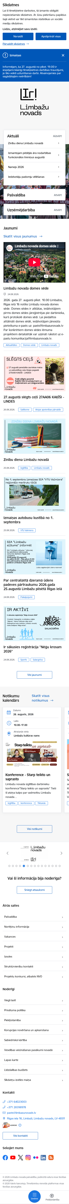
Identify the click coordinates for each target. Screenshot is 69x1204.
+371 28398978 (16, 1107)
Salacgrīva (38, 659)
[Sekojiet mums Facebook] (5, 1157)
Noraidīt (18, 36)
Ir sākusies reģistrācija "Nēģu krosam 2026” (33, 649)
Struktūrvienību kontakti (18, 966)
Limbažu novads (49, 345)
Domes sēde (29, 345)
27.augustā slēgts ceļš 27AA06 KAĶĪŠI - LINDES (34, 399)
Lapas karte (11, 1060)
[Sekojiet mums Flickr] (35, 1157)
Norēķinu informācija (16, 926)
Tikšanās (42, 803)
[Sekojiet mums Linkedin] (43, 1157)
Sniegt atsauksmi (34, 890)
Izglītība (24, 468)
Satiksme (25, 409)
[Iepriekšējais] (7, 853)
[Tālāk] (61, 853)
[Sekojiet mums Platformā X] (20, 1157)
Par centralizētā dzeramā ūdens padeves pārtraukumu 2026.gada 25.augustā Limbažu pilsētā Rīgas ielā (33, 584)
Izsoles (8, 956)
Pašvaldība (10, 916)
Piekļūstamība (12, 1020)
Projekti (8, 946)
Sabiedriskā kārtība (15, 1040)
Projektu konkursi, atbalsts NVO (23, 976)
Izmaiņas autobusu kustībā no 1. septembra (29, 520)
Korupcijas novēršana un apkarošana (26, 1030)
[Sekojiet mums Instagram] (28, 1157)
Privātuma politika (14, 1010)
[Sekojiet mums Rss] (51, 1157)
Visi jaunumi (34, 674)
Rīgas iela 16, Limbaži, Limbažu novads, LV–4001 (36, 1118)
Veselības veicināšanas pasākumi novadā (28, 1050)
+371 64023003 (17, 1101)
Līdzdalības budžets (16, 1070)
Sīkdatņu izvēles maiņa (17, 1080)
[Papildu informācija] (20, 1125)
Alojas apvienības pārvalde (48, 409)
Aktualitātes (11, 345)
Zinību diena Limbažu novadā (26, 459)
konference (26, 803)
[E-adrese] (10, 1125)
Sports (24, 659)
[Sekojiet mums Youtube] (13, 1157)
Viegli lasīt (10, 1000)
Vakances (10, 936)
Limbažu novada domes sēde (26, 288)
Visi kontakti (20, 1135)
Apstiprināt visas (51, 36)
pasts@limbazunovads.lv (21, 1112)
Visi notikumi (34, 829)
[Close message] (63, 55)
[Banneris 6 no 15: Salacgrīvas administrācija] (34, 853)
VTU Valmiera (27, 530)
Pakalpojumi (26, 597)
